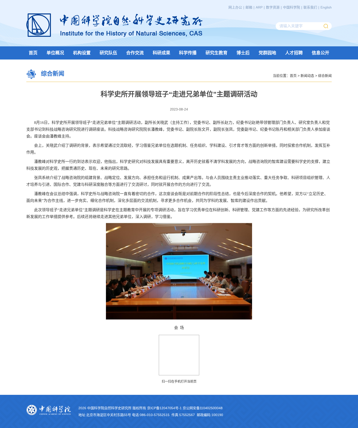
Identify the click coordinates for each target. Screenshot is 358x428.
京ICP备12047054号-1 (164, 408)
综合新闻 (325, 75)
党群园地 (267, 52)
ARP (259, 7)
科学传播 (188, 52)
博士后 (243, 52)
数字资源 (273, 7)
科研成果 (161, 52)
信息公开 (320, 52)
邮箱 (248, 7)
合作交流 (135, 52)
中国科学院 (291, 7)
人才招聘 (294, 52)
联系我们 (310, 7)
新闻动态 (307, 75)
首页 (33, 52)
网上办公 (235, 7)
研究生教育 (216, 52)
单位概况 (55, 52)
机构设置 (82, 52)
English (326, 7)
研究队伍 (108, 52)
